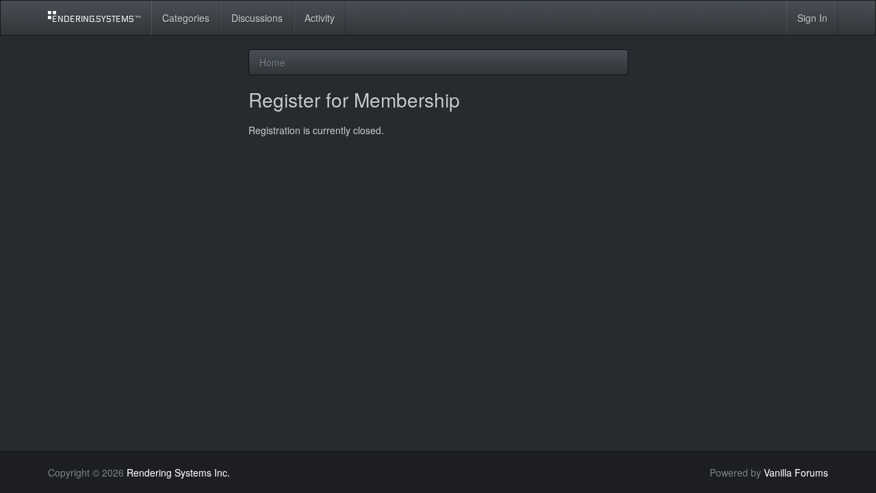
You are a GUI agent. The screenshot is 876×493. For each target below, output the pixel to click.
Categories (185, 18)
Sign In (812, 18)
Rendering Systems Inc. (178, 472)
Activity (320, 18)
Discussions (257, 18)
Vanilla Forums (796, 472)
